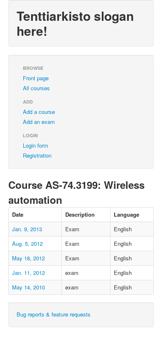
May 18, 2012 (28, 258)
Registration (37, 155)
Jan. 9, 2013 (27, 229)
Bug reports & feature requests (54, 314)
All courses (36, 88)
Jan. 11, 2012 (28, 273)
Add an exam (39, 122)
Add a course (39, 112)
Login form (35, 145)
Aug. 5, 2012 (27, 243)
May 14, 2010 (28, 287)
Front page (36, 78)
